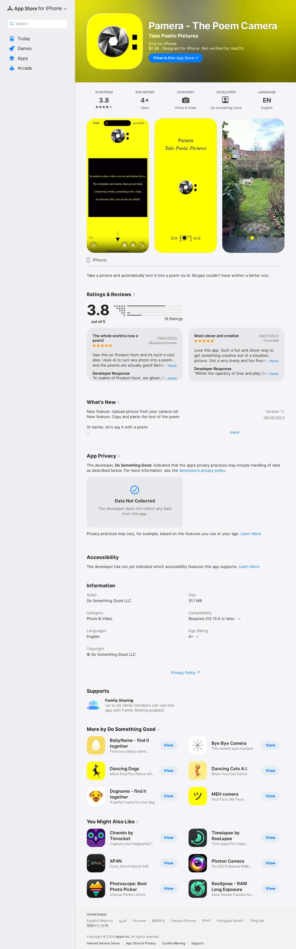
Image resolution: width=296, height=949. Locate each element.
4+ (190, 636)
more (234, 432)
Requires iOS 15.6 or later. (211, 618)
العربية (123, 920)
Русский (139, 920)
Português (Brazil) (230, 920)
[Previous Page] (81, 100)
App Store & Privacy (141, 943)
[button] (37, 38)
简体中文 (158, 920)
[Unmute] (133, 245)
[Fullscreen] (141, 245)
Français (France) (183, 920)
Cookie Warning (173, 943)
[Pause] (124, 245)
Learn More (250, 533)
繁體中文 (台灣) (98, 925)
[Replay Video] (93, 245)
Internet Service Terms (103, 943)
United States (97, 914)
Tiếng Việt (256, 920)
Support (197, 943)
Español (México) (100, 920)
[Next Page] (290, 100)
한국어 (206, 920)
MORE (172, 365)
